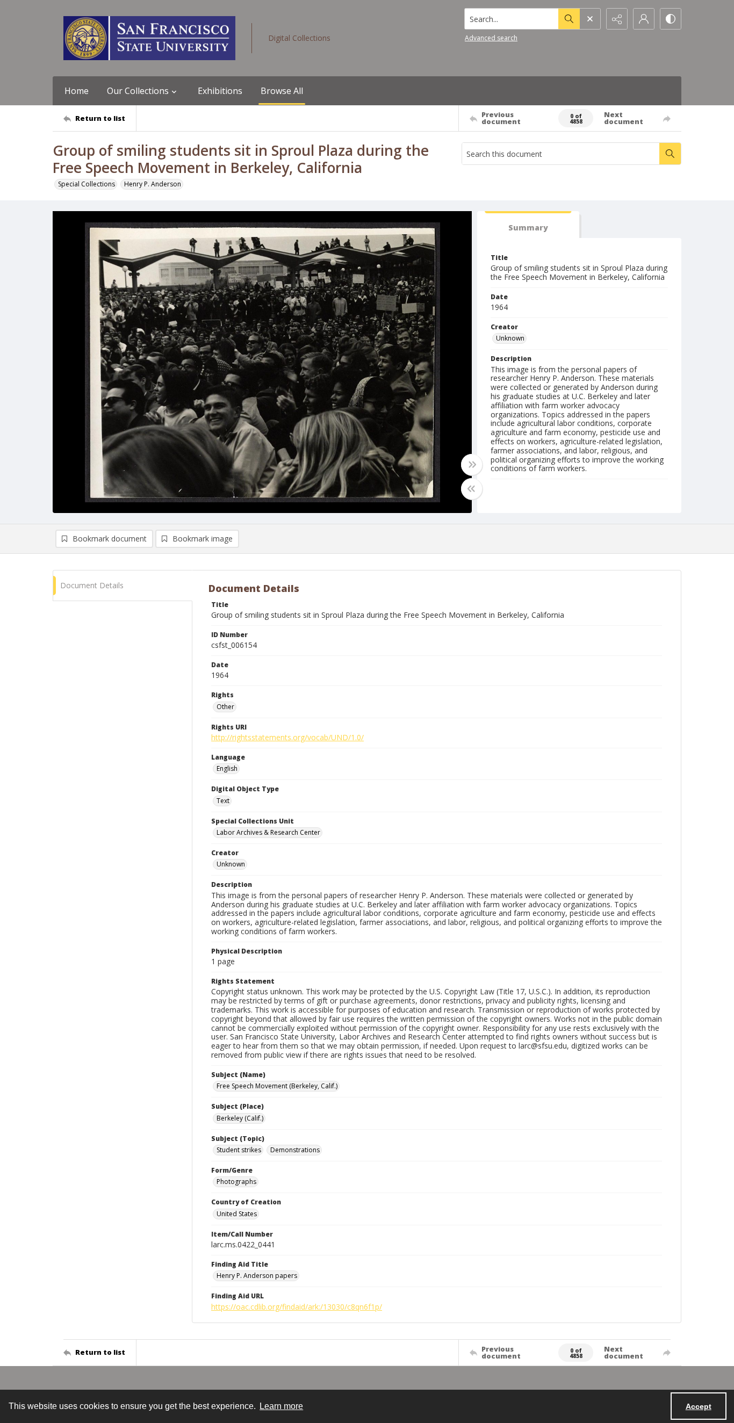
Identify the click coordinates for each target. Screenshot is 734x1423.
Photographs (236, 1181)
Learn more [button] (281, 1406)
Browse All (282, 91)
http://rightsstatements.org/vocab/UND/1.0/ (287, 737)
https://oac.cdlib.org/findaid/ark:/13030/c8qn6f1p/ (296, 1307)
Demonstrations (295, 1149)
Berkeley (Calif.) (240, 1118)
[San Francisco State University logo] (149, 38)
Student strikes (239, 1149)
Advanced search (491, 37)
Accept (698, 1406)
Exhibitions (220, 91)
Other (225, 706)
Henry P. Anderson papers (257, 1275)
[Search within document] (670, 153)
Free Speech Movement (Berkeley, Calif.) (277, 1085)
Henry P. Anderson (152, 184)
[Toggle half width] (472, 489)
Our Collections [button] (138, 91)
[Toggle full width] (472, 464)
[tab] (528, 225)
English (227, 768)
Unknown (510, 338)
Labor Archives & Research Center (268, 832)
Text (223, 800)
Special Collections (86, 184)
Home (76, 91)
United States (237, 1213)
